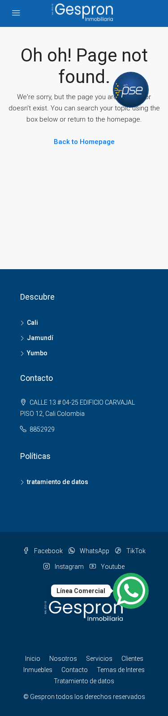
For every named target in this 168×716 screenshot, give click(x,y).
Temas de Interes (121, 669)
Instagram (68, 566)
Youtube (112, 566)
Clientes (132, 658)
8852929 (42, 429)
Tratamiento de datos (84, 681)
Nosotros (63, 658)
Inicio (32, 658)
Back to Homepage (84, 142)
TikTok (135, 550)
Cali (32, 322)
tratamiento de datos (57, 481)
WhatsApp (93, 550)
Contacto (74, 669)
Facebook (48, 550)
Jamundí (40, 337)
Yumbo (37, 353)
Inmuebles (37, 669)
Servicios (99, 658)
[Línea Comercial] (131, 591)
